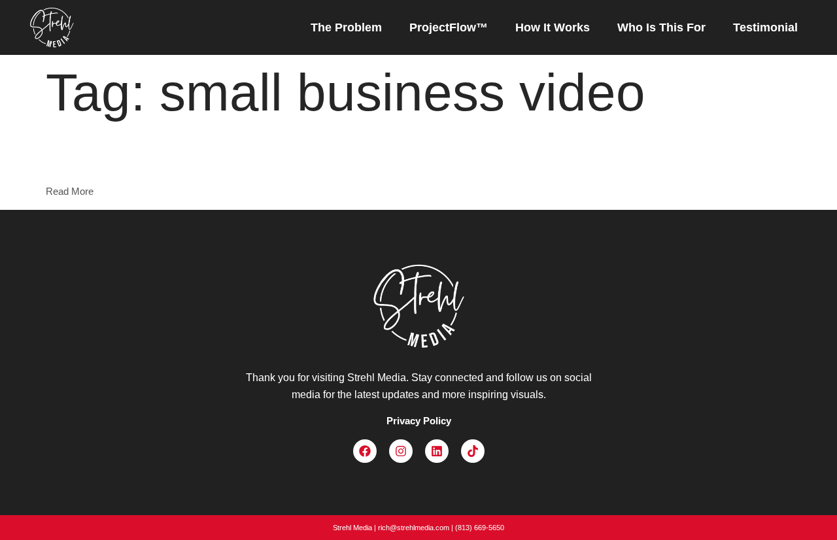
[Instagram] (401, 451)
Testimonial (765, 27)
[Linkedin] (437, 451)
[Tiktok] (473, 451)
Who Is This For (661, 27)
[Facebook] (365, 451)
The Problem (346, 27)
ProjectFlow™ (448, 27)
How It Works (552, 27)
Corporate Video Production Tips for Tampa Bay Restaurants (185, 159)
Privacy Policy (418, 420)
